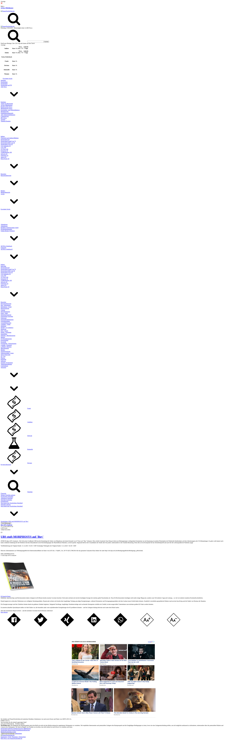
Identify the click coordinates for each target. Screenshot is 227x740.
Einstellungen (4, 501)
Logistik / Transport (6, 345)
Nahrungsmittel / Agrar (7, 353)
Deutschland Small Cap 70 (8, 141)
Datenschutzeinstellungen (8, 733)
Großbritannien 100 (6, 152)
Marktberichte (5, 111)
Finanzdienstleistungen (7, 319)
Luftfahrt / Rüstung (6, 346)
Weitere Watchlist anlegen (8, 495)
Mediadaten (18, 733)
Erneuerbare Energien (7, 316)
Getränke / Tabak (5, 324)
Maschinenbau (5, 348)
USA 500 (3, 147)
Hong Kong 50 (5, 158)
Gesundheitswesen (6, 323)
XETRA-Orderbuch (6, 246)
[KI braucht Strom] (17, 594)
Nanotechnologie (5, 351)
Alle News (4, 87)
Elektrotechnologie (6, 315)
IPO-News (4, 118)
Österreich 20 (4, 155)
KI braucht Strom (5, 596)
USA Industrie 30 (6, 146)
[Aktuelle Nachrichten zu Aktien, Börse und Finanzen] (7, 11)
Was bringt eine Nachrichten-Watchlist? (12, 503)
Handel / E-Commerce (7, 327)
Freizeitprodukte (5, 321)
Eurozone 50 (4, 151)
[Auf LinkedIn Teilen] (94, 626)
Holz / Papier (4, 331)
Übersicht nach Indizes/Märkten (10, 138)
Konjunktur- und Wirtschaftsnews (10, 110)
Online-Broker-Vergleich (8, 231)
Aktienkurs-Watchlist (7, 498)
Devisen (29, 463)
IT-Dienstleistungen (6, 339)
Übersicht (3, 247)
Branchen (3, 174)
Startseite (3, 80)
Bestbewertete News (6, 107)
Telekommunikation (6, 364)
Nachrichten (4, 82)
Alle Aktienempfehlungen (8, 115)
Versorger (3, 367)
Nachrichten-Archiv (10, 732)
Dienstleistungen (5, 311)
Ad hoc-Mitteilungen (7, 8)
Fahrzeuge (4, 318)
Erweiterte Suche (7, 78)
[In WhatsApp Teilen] (120, 626)
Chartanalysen (5, 116)
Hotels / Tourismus (6, 332)
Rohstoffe (3, 359)
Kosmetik (3, 342)
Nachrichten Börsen (6, 730)
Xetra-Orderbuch (14, 728)
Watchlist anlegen (6, 504)
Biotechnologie (5, 308)
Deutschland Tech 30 (7, 144)
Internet (3, 337)
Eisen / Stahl (4, 313)
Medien (3, 191)
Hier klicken (4, 612)
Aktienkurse (4, 224)
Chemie (3, 310)
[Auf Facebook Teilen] (14, 626)
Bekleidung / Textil (6, 307)
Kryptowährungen (6, 464)
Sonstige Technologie (7, 362)
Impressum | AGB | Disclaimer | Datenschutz (13, 737)
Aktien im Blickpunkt (7, 103)
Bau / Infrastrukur (6, 305)
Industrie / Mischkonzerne (8, 335)
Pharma (3, 358)
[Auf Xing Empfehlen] (67, 626)
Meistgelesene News (6, 108)
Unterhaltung (4, 366)
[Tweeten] (40, 626)
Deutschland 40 (5, 139)
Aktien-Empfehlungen (18, 730)
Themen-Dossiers (6, 121)
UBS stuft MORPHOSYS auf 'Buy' (22, 536)
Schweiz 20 (4, 154)
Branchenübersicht (6, 175)
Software (3, 361)
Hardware (3, 329)
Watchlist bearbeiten (6, 500)
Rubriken (3, 102)
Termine (3, 119)
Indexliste (3, 266)
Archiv (3, 194)
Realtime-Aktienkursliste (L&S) (10, 227)
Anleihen (29, 422)
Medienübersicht (5, 192)
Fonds (29, 408)
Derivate (29, 435)
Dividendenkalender (6, 229)
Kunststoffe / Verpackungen (8, 343)
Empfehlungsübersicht (7, 113)
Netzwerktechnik (5, 354)
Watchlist (29, 492)
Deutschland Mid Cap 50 (8, 143)
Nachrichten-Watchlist (7, 496)
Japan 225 (3, 157)
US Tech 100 (4, 149)
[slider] (3, 531)
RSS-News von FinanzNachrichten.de (11, 738)
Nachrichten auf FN (6, 85)
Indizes (3, 136)
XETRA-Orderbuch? (7, 249)
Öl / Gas (3, 356)
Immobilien (4, 334)
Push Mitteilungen (6, 523)
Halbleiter (3, 326)
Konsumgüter (4, 340)
